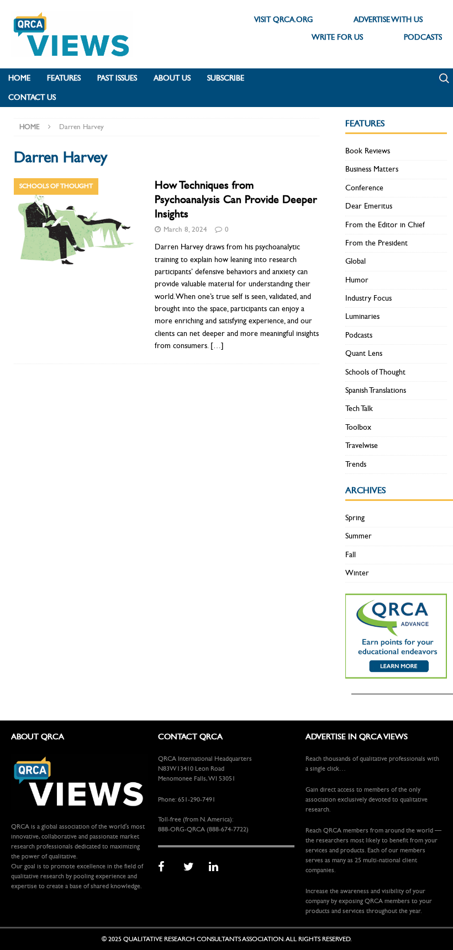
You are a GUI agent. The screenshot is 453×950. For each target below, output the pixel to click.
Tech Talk (359, 408)
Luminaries (362, 316)
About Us (172, 78)
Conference (364, 188)
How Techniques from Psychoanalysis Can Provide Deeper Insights (236, 199)
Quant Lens (363, 353)
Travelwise (361, 445)
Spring (355, 517)
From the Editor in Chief (385, 225)
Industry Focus (368, 298)
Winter (357, 573)
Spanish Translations (375, 390)
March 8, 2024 (185, 229)
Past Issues (117, 78)
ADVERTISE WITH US (388, 19)
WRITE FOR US (337, 37)
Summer (358, 536)
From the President (376, 243)
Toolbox (358, 427)
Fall (350, 554)
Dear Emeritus (368, 206)
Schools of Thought (375, 372)
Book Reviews (367, 151)
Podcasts (358, 335)
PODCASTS (423, 37)
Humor (356, 280)
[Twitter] (192, 867)
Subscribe (225, 78)
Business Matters (371, 169)
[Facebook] (167, 867)
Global (355, 261)
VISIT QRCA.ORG (283, 19)
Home (19, 78)
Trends (355, 464)
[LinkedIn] (218, 867)
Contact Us (32, 97)
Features (64, 78)
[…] (217, 345)
